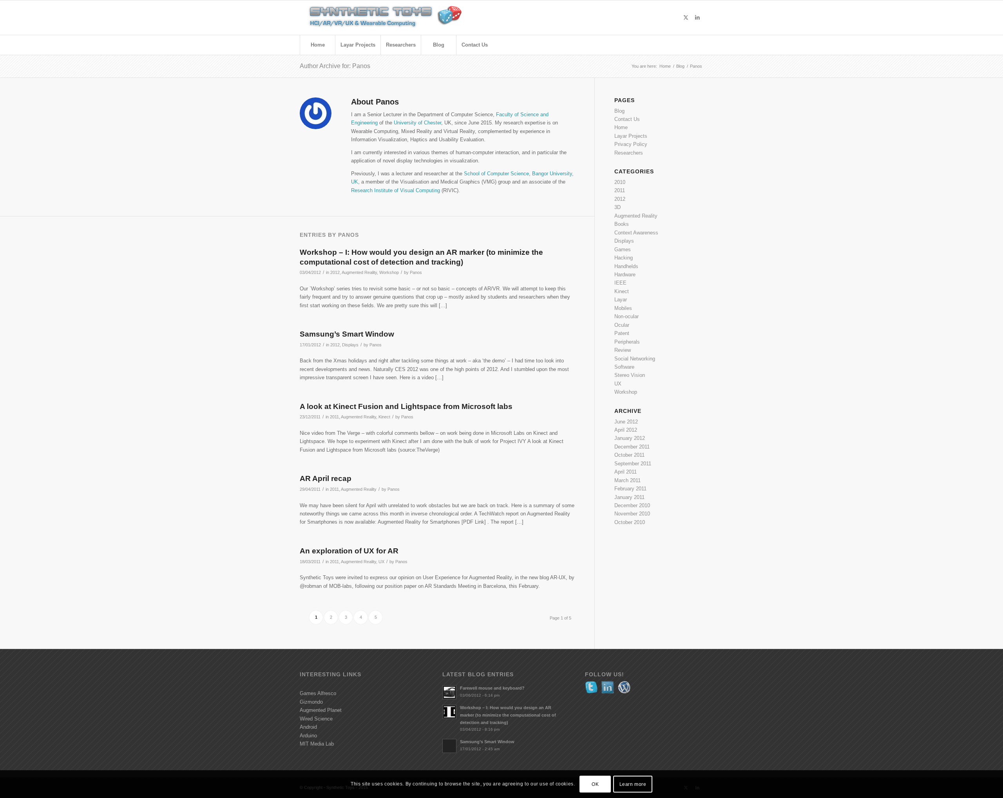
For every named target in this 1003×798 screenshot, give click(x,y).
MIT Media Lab (317, 744)
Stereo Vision (629, 375)
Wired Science (316, 719)
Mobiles (623, 308)
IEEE (620, 283)
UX (381, 561)
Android (308, 727)
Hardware (624, 274)
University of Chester (417, 123)
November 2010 (632, 514)
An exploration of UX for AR (349, 551)
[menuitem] (317, 45)
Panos (416, 272)
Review (622, 350)
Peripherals (627, 342)
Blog (619, 111)
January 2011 (629, 497)
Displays (350, 344)
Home (621, 127)
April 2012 (625, 430)
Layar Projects (630, 136)
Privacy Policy (630, 144)
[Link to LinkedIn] (697, 17)
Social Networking (634, 359)
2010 (619, 182)
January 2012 (629, 438)
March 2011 (627, 480)
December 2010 (632, 505)
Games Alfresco (318, 693)
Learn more (632, 784)
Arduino (308, 736)
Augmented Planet (321, 710)
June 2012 (626, 422)
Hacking (623, 258)
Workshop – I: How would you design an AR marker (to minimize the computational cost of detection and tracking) (508, 715)
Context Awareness (636, 233)
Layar (620, 300)
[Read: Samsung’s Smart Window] (449, 746)
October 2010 (629, 522)
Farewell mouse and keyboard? (492, 688)
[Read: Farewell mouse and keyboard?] (449, 692)
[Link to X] (686, 17)
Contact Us (627, 119)
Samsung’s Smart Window (347, 334)
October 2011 (629, 455)
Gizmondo (311, 702)
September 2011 (632, 464)
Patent (621, 333)
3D (617, 207)
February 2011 (630, 489)
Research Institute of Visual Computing (395, 190)
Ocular (621, 325)
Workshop (389, 272)
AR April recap (325, 478)
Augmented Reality (359, 272)
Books (621, 224)
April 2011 (625, 472)
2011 (334, 416)
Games (622, 249)
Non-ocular (626, 316)
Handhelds (626, 266)
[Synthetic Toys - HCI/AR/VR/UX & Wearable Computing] (396, 17)
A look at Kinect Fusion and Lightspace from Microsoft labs (406, 406)
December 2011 (632, 447)
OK (595, 784)
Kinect (384, 416)
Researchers (628, 153)
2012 (335, 272)
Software (624, 367)
